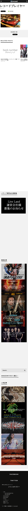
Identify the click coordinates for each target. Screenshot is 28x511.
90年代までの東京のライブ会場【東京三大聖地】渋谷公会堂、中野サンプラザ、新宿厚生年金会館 (14, 457)
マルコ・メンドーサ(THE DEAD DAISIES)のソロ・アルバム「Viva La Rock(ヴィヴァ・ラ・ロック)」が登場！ (14, 302)
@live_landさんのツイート (7, 484)
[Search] (27, 1)
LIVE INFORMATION (9, 493)
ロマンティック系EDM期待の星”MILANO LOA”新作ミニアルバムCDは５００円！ (14, 441)
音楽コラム (5, 501)
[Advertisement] (14, 128)
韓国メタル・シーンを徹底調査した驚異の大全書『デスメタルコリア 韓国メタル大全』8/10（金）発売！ (14, 271)
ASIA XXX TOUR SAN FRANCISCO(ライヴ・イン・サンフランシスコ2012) (14, 410)
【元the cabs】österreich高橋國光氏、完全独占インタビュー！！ (14, 394)
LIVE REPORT (7, 494)
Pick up (4, 498)
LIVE (4, 491)
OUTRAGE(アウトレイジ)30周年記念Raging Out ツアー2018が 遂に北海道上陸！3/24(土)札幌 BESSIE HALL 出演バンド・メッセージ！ (14, 318)
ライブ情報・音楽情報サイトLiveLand (10, 506)
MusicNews (5, 497)
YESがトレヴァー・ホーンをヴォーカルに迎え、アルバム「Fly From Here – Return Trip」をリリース (14, 333)
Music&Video (6, 496)
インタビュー (6, 500)
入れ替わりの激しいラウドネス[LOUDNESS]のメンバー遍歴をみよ (14, 426)
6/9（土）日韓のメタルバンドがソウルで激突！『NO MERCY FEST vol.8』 (14, 286)
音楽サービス (6, 502)
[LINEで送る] (11, 11)
